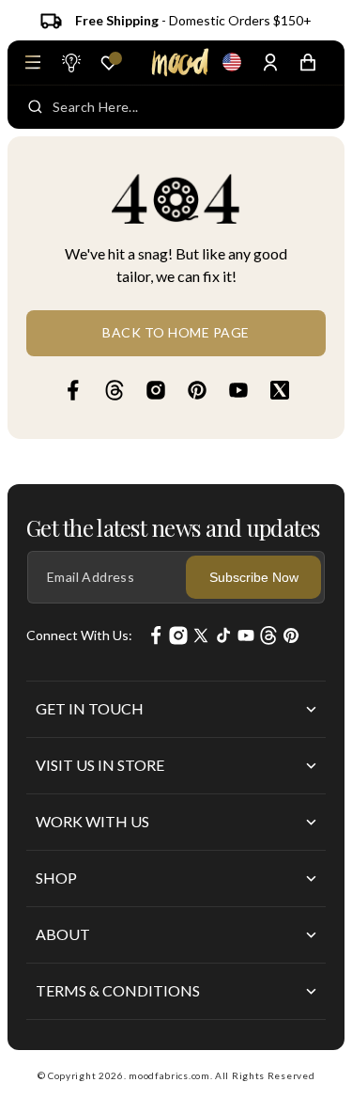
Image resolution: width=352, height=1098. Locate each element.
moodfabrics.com (169, 1075)
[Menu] (33, 62)
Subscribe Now (253, 577)
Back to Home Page (176, 332)
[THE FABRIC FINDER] (70, 62)
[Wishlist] (109, 63)
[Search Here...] (35, 107)
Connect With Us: (79, 635)
